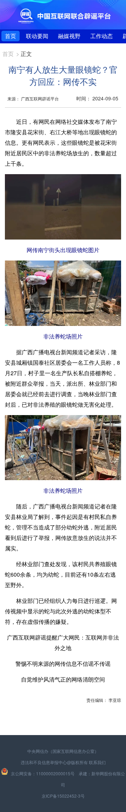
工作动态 (101, 36)
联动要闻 (37, 36)
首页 (10, 36)
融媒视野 (69, 36)
